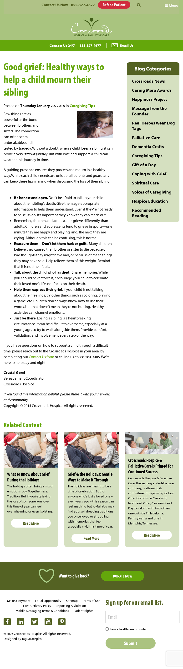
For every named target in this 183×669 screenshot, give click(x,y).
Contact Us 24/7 (62, 45)
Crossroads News (148, 81)
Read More (31, 523)
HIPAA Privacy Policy (37, 606)
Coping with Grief (149, 174)
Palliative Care (146, 137)
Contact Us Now (54, 4)
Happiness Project (149, 99)
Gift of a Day (144, 164)
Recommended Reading (146, 212)
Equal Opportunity (48, 601)
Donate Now (122, 576)
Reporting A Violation (71, 606)
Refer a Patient (114, 4)
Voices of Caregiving (152, 192)
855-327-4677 (83, 4)
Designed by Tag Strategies (23, 639)
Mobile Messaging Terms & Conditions (42, 611)
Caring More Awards (152, 90)
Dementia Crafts (148, 146)
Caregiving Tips (82, 105)
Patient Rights (83, 611)
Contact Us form (41, 356)
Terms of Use (91, 601)
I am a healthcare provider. (128, 629)
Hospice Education (150, 201)
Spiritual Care (145, 183)
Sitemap (72, 601)
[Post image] (31, 450)
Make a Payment (18, 601)
